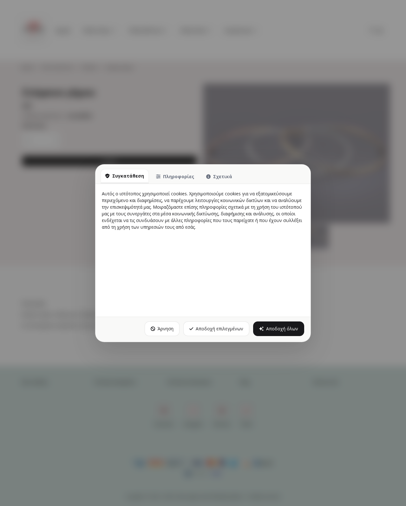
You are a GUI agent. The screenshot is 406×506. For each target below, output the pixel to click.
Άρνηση (166, 329)
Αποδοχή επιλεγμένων (219, 329)
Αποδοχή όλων (282, 329)
